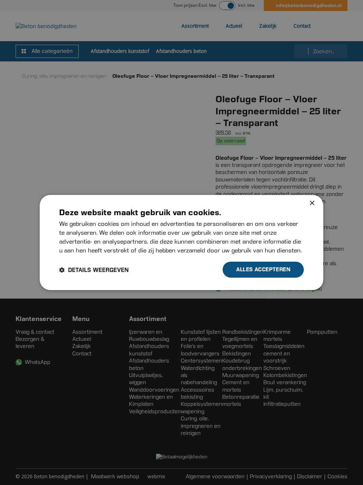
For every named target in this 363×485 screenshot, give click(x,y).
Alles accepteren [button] (263, 269)
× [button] (311, 203)
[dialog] (181, 242)
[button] (94, 270)
